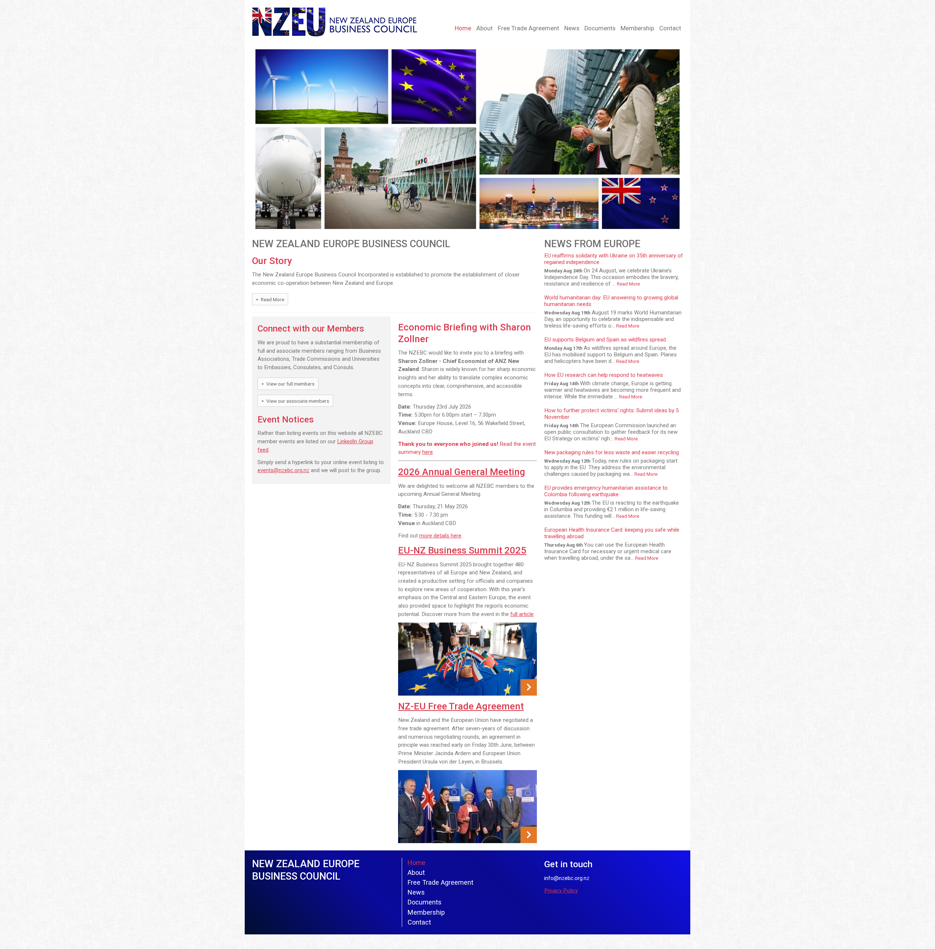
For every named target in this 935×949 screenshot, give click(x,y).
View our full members (290, 384)
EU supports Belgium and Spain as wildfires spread (605, 339)
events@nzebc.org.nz (283, 470)
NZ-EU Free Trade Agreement (461, 706)
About (484, 28)
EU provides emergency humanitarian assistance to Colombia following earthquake (606, 491)
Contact (670, 28)
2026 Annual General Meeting (461, 471)
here (427, 452)
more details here (440, 535)
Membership (637, 28)
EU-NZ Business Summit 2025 (462, 550)
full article (522, 614)
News (571, 28)
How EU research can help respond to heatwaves (603, 375)
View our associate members (297, 401)
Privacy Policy (561, 890)
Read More (272, 299)
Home (463, 28)
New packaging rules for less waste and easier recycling (611, 452)
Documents (599, 28)
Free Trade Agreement (528, 28)
